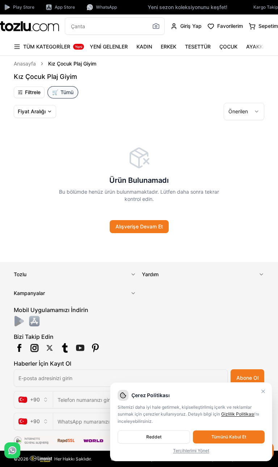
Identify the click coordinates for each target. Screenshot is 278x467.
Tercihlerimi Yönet (191, 450)
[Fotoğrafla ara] (156, 26)
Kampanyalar (29, 293)
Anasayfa (25, 63)
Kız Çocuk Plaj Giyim (72, 63)
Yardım (150, 274)
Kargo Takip (265, 7)
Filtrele (33, 92)
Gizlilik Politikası (237, 414)
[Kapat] (263, 391)
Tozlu (20, 274)
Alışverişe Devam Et (139, 226)
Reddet (153, 436)
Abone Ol (247, 378)
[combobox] (244, 111)
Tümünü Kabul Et (228, 436)
